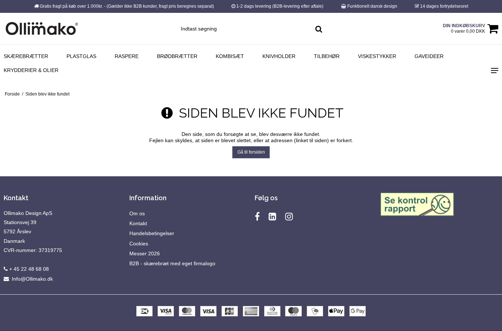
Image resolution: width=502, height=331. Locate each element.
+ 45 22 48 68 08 (28, 269)
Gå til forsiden (251, 152)
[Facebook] (257, 216)
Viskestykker (377, 56)
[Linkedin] (272, 216)
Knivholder (278, 56)
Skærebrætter (26, 56)
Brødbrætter (177, 56)
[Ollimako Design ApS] (42, 28)
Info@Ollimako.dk (32, 279)
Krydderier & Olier (31, 70)
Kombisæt (230, 56)
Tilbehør (327, 56)
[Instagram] (289, 216)
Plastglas (81, 56)
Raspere (127, 56)
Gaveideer (429, 56)
